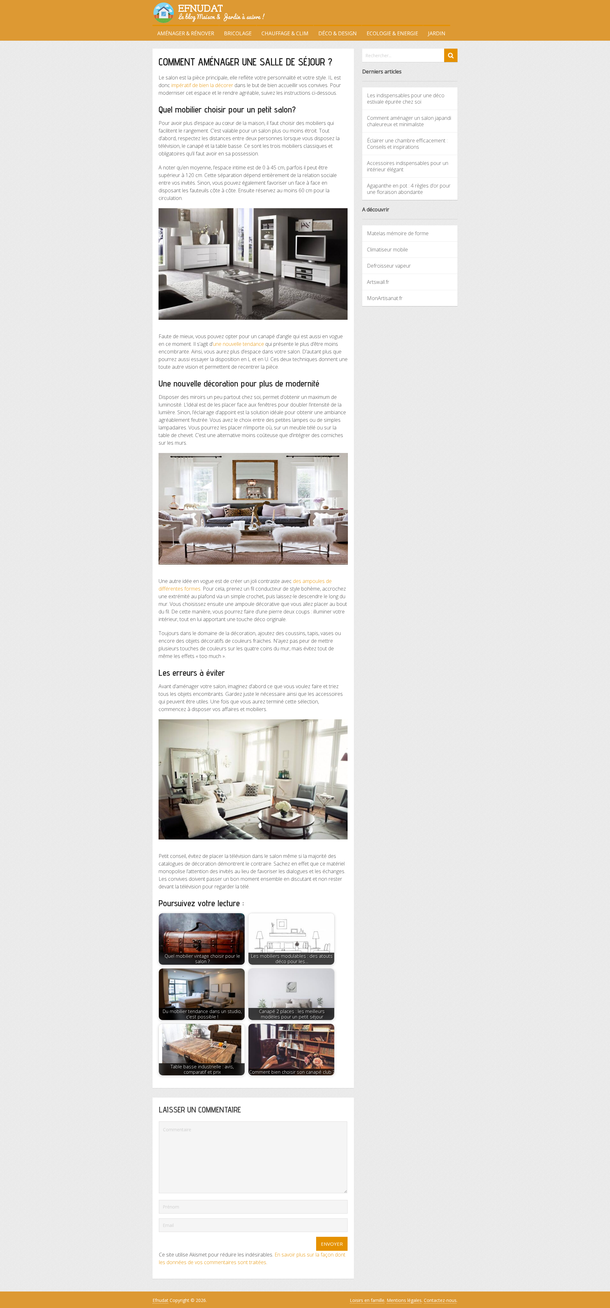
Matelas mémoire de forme (398, 233)
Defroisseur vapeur (389, 265)
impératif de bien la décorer (202, 85)
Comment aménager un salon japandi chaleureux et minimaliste (409, 121)
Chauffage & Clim (284, 33)
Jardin (436, 33)
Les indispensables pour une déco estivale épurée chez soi (405, 98)
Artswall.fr (378, 281)
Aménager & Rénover (185, 33)
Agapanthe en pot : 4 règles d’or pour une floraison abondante (409, 188)
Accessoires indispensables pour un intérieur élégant (407, 166)
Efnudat (160, 1300)
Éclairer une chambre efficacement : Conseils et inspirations (407, 143)
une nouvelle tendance (238, 343)
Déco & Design (337, 33)
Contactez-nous (440, 1300)
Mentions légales (404, 1300)
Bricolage (238, 33)
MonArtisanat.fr (385, 298)
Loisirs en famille (367, 1300)
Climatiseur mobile (387, 249)
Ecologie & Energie (392, 33)
